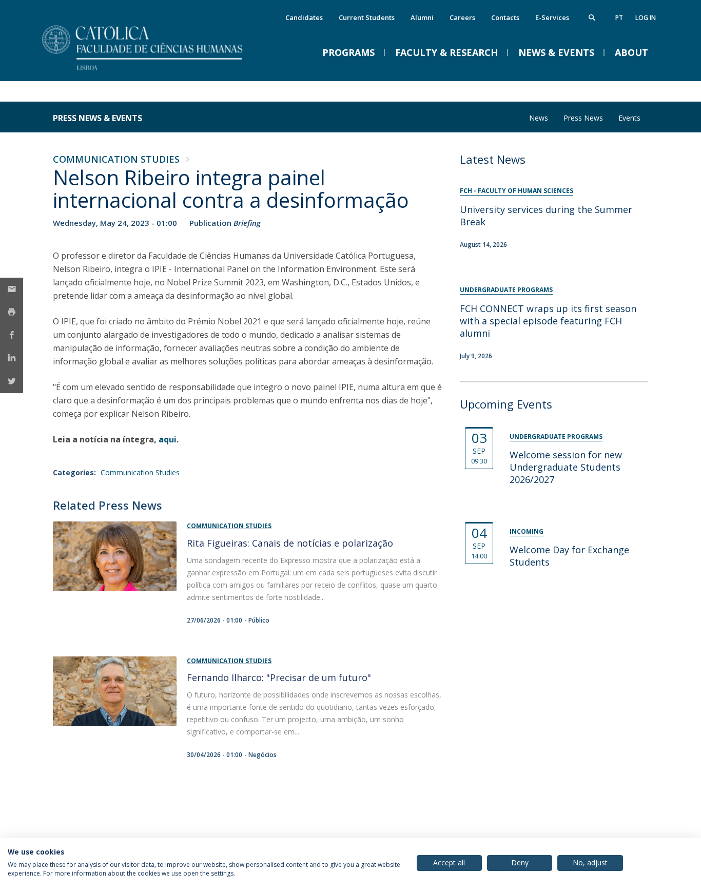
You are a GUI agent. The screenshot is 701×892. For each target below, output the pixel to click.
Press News (583, 118)
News (538, 118)
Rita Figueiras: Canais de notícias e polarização (290, 543)
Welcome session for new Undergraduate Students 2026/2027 (566, 467)
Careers (462, 17)
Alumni (422, 17)
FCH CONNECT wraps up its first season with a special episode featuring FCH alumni (548, 320)
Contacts (505, 17)
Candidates (304, 17)
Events (629, 118)
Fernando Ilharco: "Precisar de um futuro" (279, 677)
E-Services (552, 17)
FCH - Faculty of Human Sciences (516, 190)
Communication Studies (116, 159)
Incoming (526, 531)
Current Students (367, 17)
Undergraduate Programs (506, 289)
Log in (645, 17)
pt (619, 17)
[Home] (155, 70)
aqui (168, 439)
